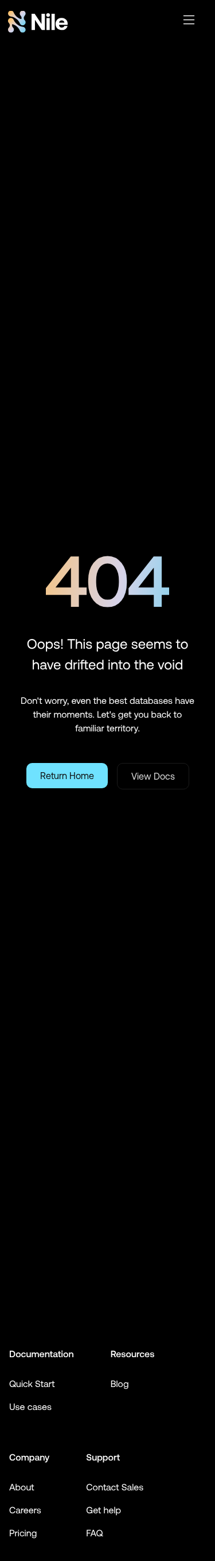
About (21, 1487)
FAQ (94, 1533)
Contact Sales (114, 1487)
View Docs (153, 776)
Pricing (23, 1533)
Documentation (41, 1354)
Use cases (30, 1407)
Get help (103, 1510)
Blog (120, 1384)
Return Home (67, 775)
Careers (25, 1510)
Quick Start (32, 1384)
